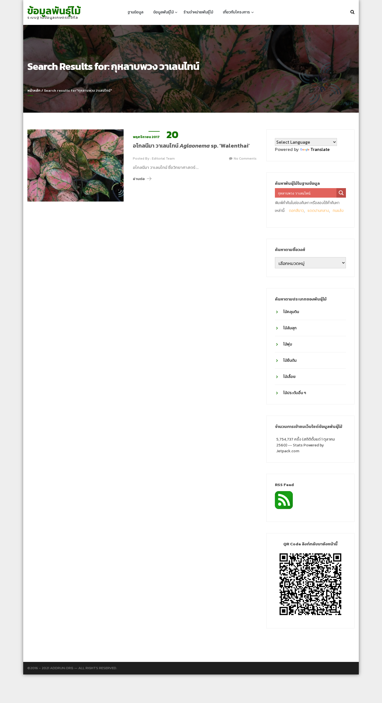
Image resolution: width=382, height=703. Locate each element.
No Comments (245, 158)
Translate (320, 149)
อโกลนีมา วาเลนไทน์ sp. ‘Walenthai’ (191, 145)
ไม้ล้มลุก (289, 328)
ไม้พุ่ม (287, 344)
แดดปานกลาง (318, 211)
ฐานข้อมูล (135, 12)
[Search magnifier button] (341, 193)
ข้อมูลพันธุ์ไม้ (54, 10)
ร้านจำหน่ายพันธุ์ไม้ (198, 12)
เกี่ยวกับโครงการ (236, 12)
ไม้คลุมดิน (291, 312)
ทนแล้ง (338, 211)
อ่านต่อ (139, 178)
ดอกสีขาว (296, 211)
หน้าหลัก (34, 90)
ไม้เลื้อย (289, 377)
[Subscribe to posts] (284, 499)
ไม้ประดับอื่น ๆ (294, 393)
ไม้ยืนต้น (289, 360)
